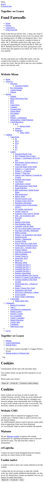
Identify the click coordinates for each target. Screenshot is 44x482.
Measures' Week (21, 263)
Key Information (16, 88)
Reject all (5, 383)
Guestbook (14, 324)
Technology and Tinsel (23, 290)
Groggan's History (22, 86)
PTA (12, 103)
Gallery (13, 152)
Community (10, 303)
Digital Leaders (16, 312)
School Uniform (21, 250)
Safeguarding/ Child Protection (21, 120)
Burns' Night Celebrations (24, 297)
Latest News (10, 28)
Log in (3, 4)
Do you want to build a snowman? (28, 228)
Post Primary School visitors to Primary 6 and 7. (26, 163)
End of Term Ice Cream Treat (26, 243)
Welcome (13, 84)
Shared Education (16, 320)
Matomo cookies (13, 436)
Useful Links (15, 322)
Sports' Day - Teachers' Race (25, 248)
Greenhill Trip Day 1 (23, 271)
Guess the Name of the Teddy (26, 167)
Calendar (13, 107)
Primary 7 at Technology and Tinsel (28, 235)
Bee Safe (18, 218)
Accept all (14, 383)
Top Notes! (19, 182)
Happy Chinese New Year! (25, 288)
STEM (17, 220)
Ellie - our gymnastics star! (25, 216)
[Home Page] (6, 6)
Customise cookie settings (29, 383)
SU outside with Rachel (24, 209)
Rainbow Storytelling (23, 273)
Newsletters (14, 113)
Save (21, 480)
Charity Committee (17, 318)
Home (8, 23)
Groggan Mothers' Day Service (26, 275)
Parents (8, 25)
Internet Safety (25, 126)
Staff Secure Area (16, 326)
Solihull (13, 96)
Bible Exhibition (21, 254)
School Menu (15, 111)
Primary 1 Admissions (18, 118)
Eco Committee (16, 316)
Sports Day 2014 (21, 258)
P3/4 (16, 143)
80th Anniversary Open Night (26, 186)
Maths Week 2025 (22, 301)
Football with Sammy (23, 179)
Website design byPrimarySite (17, 353)
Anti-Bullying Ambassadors (20, 309)
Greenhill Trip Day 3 (23, 267)
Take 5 (12, 307)
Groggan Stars (15, 109)
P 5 (16, 145)
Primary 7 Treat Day (22, 173)
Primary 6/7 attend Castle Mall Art (27, 277)
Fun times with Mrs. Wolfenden (26, 231)
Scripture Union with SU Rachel (27, 214)
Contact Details (16, 90)
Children (9, 135)
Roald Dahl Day (21, 188)
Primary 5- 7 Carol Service (25, 169)
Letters (12, 116)
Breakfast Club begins (23, 203)
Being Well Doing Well (19, 99)
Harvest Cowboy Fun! (23, 199)
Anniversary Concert (23, 184)
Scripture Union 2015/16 (24, 201)
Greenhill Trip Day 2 (23, 269)
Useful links (14, 299)
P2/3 (16, 141)
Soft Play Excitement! (23, 252)
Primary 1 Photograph (23, 239)
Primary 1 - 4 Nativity (23, 171)
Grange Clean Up (21, 211)
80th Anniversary (21, 194)
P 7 (16, 150)
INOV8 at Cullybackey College (27, 292)
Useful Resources (16, 122)
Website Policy (11, 345)
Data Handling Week (23, 224)
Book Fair (19, 260)
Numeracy (19, 130)
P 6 (16, 148)
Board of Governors (17, 305)
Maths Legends (20, 233)
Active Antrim (20, 294)
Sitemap (9, 341)
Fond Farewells (11, 30)
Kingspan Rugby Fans (23, 154)
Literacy (18, 128)
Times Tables (24, 133)
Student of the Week (22, 222)
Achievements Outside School (26, 245)
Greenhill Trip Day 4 (23, 265)
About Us (9, 81)
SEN (12, 101)
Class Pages (14, 137)
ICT (16, 124)
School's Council (16, 314)
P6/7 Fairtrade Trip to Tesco (25, 156)
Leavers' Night (20, 241)
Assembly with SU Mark (24, 226)
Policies (13, 92)
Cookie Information (13, 343)
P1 (16, 139)
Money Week (20, 196)
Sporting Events (21, 237)
